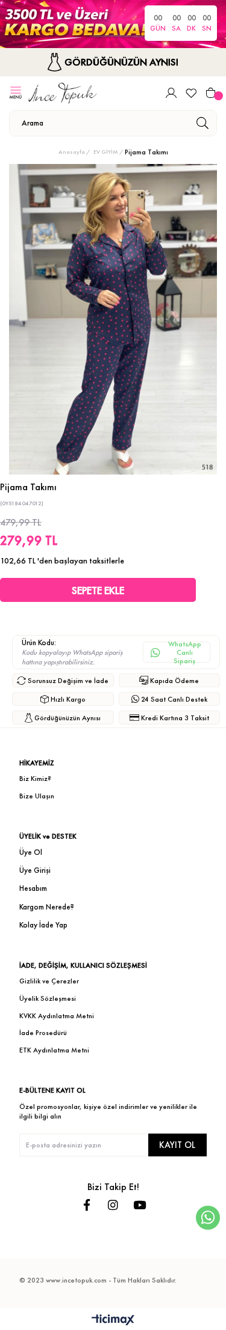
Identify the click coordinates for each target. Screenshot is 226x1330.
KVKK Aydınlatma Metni (56, 1016)
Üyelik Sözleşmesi (47, 998)
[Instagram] (113, 1204)
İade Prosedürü (43, 1032)
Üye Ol (30, 852)
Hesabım (33, 888)
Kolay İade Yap (43, 925)
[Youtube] (139, 1204)
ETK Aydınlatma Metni (54, 1050)
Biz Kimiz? (35, 778)
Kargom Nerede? (46, 907)
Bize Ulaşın (36, 796)
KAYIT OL (177, 1144)
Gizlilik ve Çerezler (49, 981)
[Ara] (202, 123)
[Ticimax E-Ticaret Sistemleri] (113, 1320)
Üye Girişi (35, 870)
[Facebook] (86, 1204)
